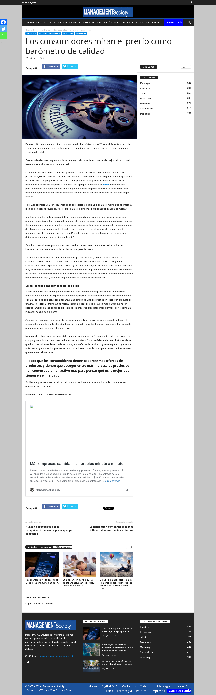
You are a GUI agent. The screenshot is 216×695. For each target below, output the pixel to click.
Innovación (104, 22)
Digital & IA (43, 22)
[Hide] (1, 42)
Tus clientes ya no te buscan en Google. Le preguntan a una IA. (42, 581)
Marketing (60, 22)
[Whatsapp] (3, 35)
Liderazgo (88, 22)
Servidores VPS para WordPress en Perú (49, 690)
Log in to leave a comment (39, 603)
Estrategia (130, 22)
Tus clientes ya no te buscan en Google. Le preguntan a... (117, 630)
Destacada (31, 33)
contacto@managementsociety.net (56, 656)
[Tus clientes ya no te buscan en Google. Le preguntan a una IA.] (42, 564)
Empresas (158, 22)
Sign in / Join (29, 2)
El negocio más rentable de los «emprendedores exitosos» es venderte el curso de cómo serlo (116, 584)
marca (106, 184)
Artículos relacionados (39, 547)
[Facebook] (192, 2)
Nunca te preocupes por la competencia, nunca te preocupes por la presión (49, 530)
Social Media (146, 108)
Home (30, 22)
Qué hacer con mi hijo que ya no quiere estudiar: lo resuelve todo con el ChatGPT (79, 582)
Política (144, 22)
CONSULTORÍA (174, 22)
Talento (74, 22)
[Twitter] (3, 28)
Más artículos (63, 547)
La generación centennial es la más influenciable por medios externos (111, 528)
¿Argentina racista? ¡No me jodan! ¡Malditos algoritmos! (117, 663)
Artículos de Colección (49, 33)
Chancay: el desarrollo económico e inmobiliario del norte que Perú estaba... (117, 647)
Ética (117, 22)
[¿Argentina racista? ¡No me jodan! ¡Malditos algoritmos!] (91, 666)
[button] (189, 22)
